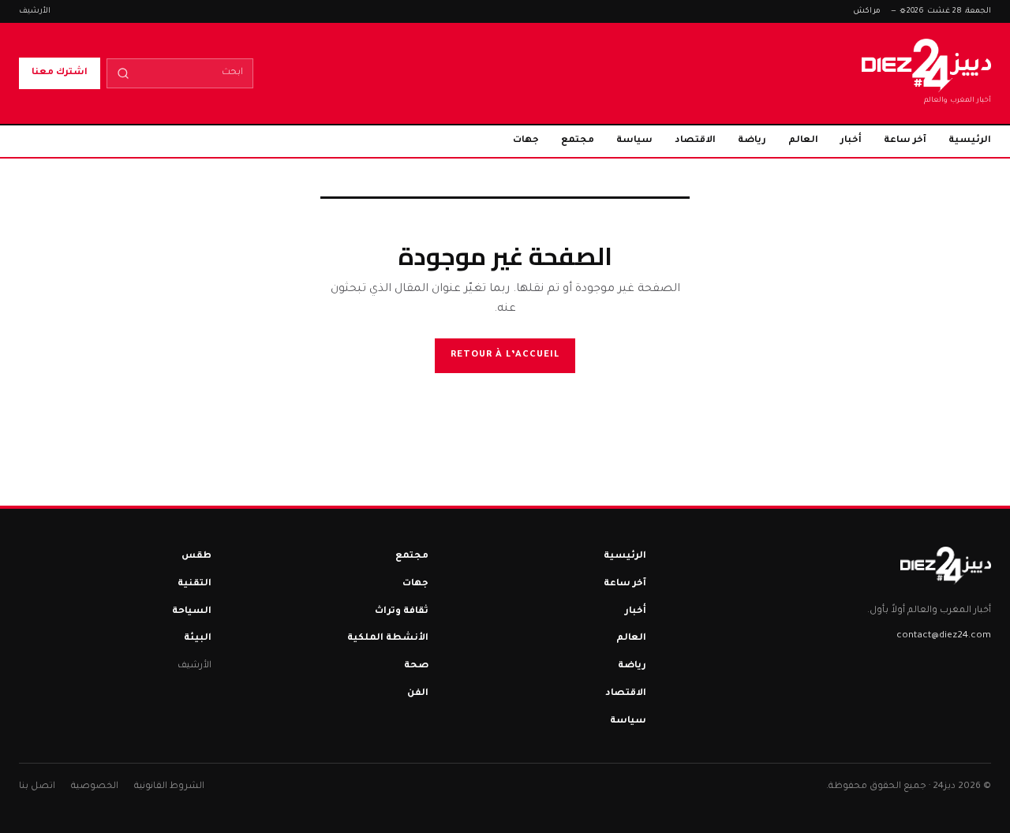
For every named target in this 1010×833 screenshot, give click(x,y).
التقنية (194, 584)
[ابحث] (123, 73)
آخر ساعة (905, 141)
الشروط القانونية (169, 787)
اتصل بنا (37, 787)
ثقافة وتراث (401, 612)
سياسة (634, 141)
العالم (803, 141)
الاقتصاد (695, 141)
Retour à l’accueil (505, 355)
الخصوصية (94, 787)
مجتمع (577, 141)
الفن (417, 694)
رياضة (752, 141)
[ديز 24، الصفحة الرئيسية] (945, 566)
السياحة (191, 612)
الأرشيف (34, 11)
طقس (196, 556)
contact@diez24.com (943, 636)
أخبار (851, 141)
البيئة (197, 638)
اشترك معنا (60, 73)
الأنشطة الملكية (387, 638)
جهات (526, 141)
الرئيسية (969, 141)
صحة (416, 666)
